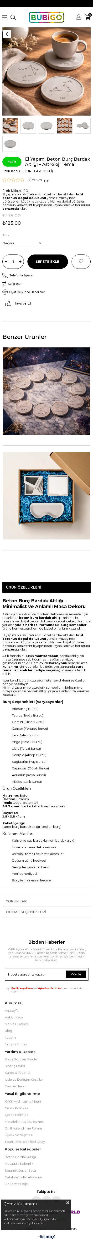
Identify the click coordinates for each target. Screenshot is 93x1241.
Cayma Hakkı (15, 1086)
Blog (8, 1030)
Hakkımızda (14, 1017)
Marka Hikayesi (16, 1024)
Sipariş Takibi (15, 1066)
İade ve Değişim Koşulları (24, 1079)
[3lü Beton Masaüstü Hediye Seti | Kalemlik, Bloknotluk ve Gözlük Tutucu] (46, 495)
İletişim (10, 1037)
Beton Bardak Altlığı (20, 1157)
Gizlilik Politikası (17, 1108)
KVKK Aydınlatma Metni (23, 1101)
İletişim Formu (16, 1044)
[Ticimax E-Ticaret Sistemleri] (46, 1237)
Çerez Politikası (17, 1115)
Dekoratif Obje (16, 1184)
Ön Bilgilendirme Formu (23, 1128)
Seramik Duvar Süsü (20, 1170)
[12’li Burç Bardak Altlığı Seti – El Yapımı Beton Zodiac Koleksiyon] (46, 391)
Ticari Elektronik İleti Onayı (25, 1142)
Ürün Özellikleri (23, 587)
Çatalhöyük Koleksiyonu (23, 1177)
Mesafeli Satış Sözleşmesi (24, 1122)
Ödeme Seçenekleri (26, 912)
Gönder (76, 974)
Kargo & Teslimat (18, 1072)
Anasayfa (12, 1010)
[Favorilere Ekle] (81, 262)
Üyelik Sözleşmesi (19, 1135)
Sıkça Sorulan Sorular (21, 1059)
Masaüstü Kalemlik (19, 1163)
